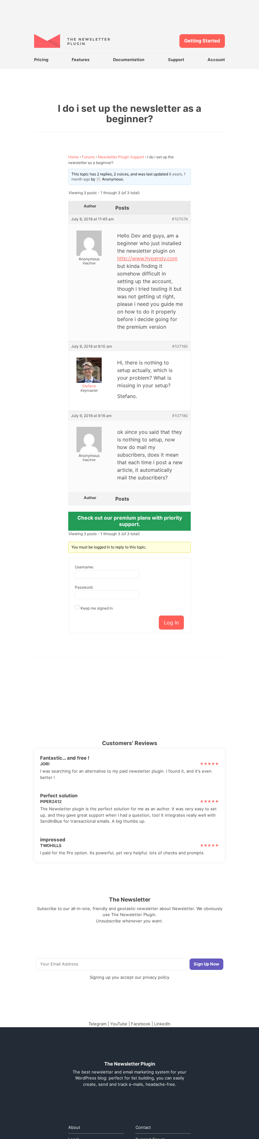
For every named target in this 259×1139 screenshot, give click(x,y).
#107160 (180, 346)
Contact (143, 1127)
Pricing (41, 59)
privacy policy (156, 977)
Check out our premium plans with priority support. (129, 521)
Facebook (140, 1023)
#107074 (180, 219)
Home (73, 157)
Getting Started (202, 41)
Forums (88, 157)
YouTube (118, 1023)
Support (176, 59)
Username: (84, 567)
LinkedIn (162, 1023)
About (74, 1127)
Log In (171, 622)
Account (216, 59)
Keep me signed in (97, 608)
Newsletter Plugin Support (121, 157)
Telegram (97, 1023)
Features (80, 59)
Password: (84, 587)
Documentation (128, 59)
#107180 (180, 416)
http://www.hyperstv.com (147, 258)
